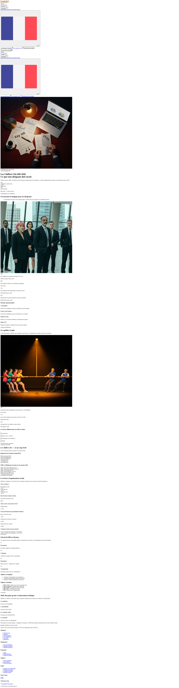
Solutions (3, 5)
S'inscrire (9, 48)
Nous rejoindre (13, 9)
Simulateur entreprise (8, 646)
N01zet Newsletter (7, 663)
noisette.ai (5, 634)
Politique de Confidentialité (9, 668)
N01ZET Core (6, 633)
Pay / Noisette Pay (7, 636)
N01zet (2, 625)
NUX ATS (5, 638)
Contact (18, 9)
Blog (2, 9)
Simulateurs (3, 8)
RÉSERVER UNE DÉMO (29, 48)
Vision (4, 652)
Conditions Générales (8, 671)
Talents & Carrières (7, 655)
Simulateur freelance (7, 647)
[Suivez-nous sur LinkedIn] (2, 678)
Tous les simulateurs (7, 644)
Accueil (2, 3)
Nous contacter (6, 661)
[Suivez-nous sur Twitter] (1, 678)
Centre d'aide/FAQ (7, 660)
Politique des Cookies (8, 669)
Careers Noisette (7, 635)
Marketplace (6, 639)
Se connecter (4, 48)
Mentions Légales (7, 672)
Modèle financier (6, 9)
